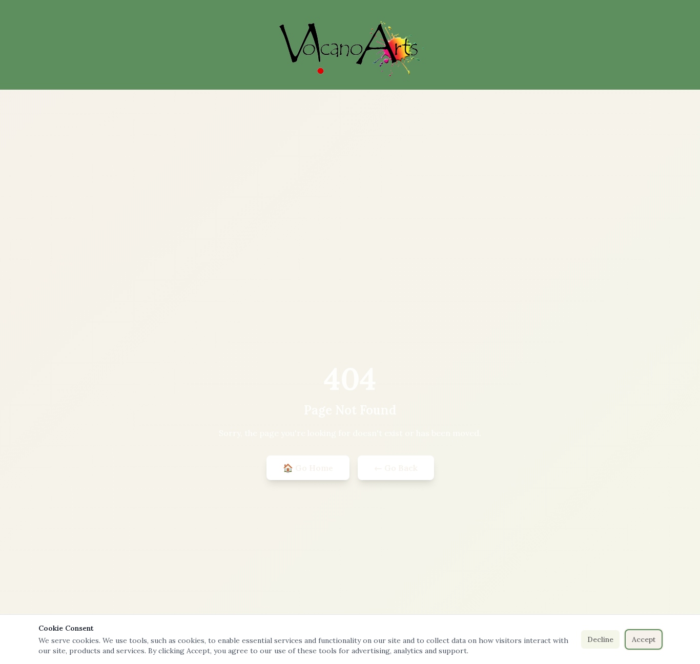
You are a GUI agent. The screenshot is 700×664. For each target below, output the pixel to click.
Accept (643, 639)
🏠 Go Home (308, 468)
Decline (600, 639)
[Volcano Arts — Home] (350, 48)
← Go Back (396, 468)
